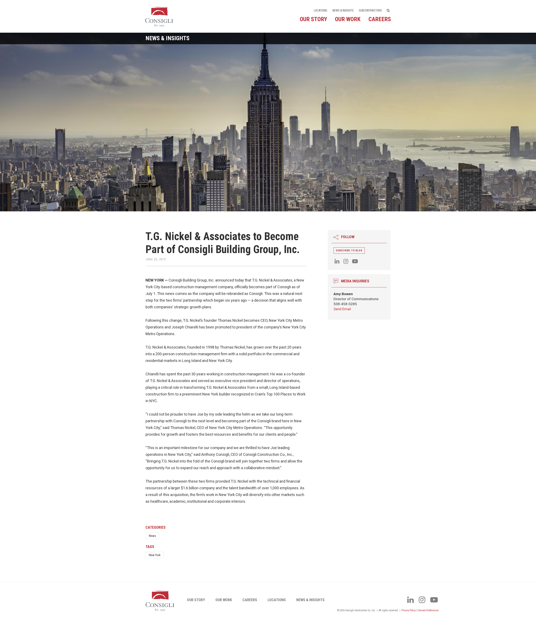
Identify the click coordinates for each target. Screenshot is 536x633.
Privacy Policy (409, 610)
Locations (320, 10)
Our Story (313, 19)
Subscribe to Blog (349, 250)
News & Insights (343, 10)
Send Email (342, 309)
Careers (379, 19)
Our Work (348, 19)
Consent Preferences (428, 610)
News (152, 536)
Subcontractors (370, 10)
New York (155, 555)
